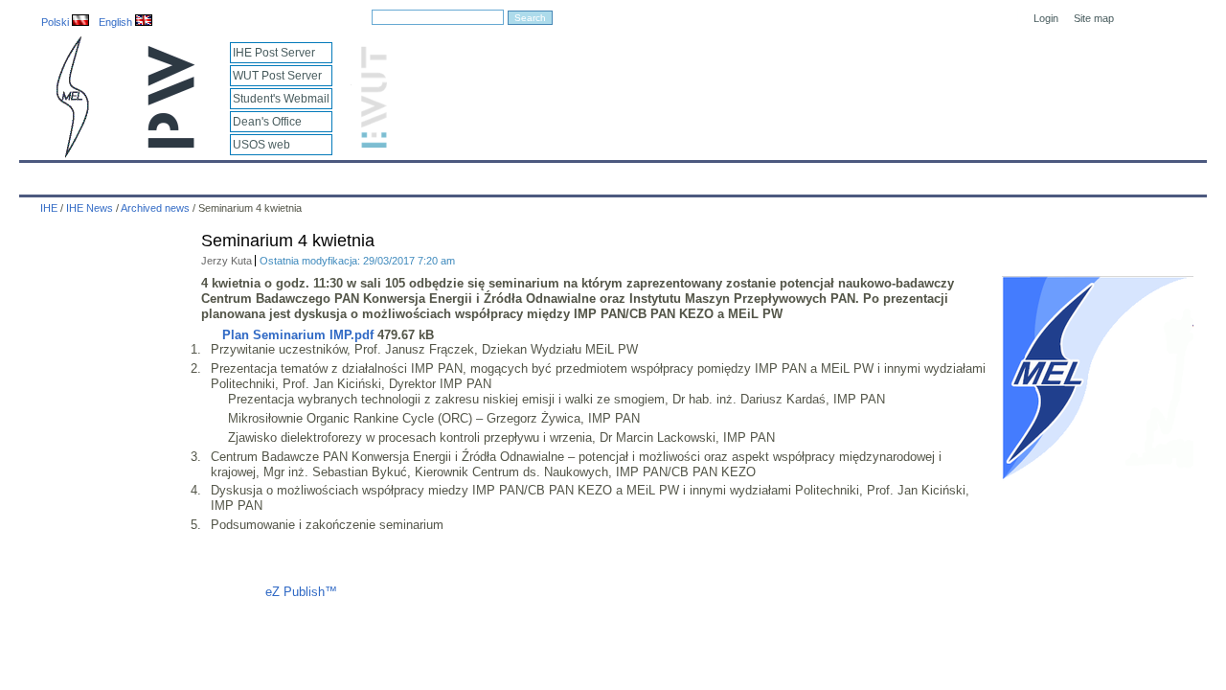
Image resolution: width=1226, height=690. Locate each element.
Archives (662, 174)
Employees (337, 174)
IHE (44, 174)
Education (425, 174)
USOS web (261, 144)
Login (1045, 18)
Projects (586, 174)
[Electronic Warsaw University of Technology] (371, 144)
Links (770, 174)
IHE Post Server (274, 52)
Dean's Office (267, 121)
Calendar (107, 174)
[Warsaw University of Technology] (172, 144)
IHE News (188, 174)
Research (508, 174)
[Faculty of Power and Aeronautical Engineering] (71, 154)
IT (721, 174)
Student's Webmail (281, 98)
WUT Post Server (277, 75)
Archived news (155, 208)
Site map (1094, 18)
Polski (56, 22)
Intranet (835, 174)
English (117, 22)
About (261, 174)
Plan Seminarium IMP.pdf (298, 335)
